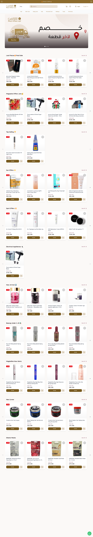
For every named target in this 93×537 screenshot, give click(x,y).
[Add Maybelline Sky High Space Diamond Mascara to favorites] (21, 366)
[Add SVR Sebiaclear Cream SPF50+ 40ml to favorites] (63, 213)
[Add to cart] (21, 84)
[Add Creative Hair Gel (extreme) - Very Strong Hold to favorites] (63, 404)
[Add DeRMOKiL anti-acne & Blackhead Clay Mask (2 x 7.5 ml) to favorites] (42, 442)
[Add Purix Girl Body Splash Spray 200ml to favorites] (21, 328)
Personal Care (49, 11)
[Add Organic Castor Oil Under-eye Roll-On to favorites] (84, 290)
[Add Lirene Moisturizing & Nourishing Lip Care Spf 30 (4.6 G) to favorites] (42, 60)
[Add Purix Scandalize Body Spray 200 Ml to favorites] (84, 328)
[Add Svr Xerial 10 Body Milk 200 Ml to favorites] (21, 213)
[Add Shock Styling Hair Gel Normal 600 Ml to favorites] (42, 404)
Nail (42, 11)
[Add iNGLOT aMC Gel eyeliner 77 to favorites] (84, 213)
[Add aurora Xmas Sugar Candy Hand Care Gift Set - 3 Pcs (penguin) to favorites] (63, 98)
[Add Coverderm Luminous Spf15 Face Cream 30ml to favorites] (42, 175)
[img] (14, 66)
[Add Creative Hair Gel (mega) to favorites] (21, 404)
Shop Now (13, 40)
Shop (21, 6)
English (85, 6)
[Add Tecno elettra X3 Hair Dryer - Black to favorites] (42, 98)
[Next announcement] (91, 2)
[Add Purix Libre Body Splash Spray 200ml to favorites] (42, 328)
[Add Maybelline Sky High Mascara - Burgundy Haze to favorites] (63, 366)
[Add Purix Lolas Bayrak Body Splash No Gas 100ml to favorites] (63, 328)
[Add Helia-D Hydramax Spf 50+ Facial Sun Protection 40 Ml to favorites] (84, 175)
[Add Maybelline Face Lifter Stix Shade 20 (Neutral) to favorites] (84, 366)
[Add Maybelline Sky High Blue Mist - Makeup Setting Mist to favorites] (42, 366)
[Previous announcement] (2, 2)
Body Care (35, 11)
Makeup (57, 11)
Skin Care (27, 11)
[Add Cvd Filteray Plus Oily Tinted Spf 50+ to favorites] (63, 175)
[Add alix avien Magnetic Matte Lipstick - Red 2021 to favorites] (21, 60)
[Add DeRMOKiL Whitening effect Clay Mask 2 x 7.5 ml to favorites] (21, 442)
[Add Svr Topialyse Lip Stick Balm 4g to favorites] (42, 213)
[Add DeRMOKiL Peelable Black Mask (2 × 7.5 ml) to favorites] (84, 442)
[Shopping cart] (89, 533)
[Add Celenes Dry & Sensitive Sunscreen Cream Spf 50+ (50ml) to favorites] (21, 175)
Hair (21, 11)
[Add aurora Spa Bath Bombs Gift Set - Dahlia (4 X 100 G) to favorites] (21, 98)
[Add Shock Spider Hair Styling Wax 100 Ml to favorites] (84, 404)
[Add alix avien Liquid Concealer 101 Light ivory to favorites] (21, 137)
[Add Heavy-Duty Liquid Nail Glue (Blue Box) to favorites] (42, 137)
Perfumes (70, 11)
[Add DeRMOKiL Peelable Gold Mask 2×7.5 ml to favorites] (63, 442)
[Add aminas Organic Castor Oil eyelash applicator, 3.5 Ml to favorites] (63, 290)
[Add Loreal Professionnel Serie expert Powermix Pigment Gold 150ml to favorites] (63, 60)
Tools (64, 11)
